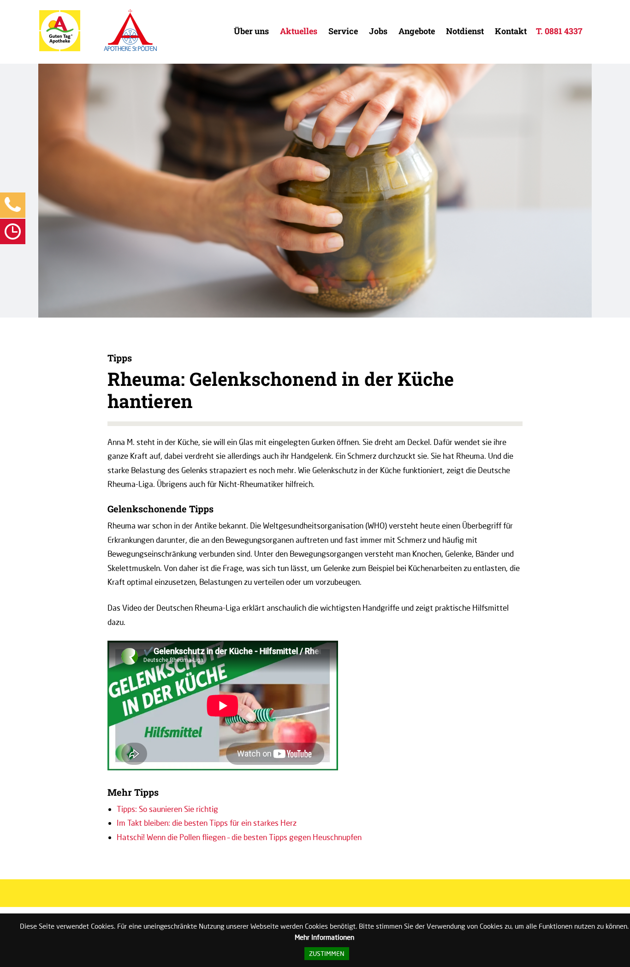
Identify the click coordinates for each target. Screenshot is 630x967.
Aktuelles (298, 30)
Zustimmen (327, 953)
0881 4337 (563, 30)
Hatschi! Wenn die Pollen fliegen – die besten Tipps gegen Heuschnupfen (239, 837)
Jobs (378, 30)
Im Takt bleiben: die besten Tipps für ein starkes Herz (207, 823)
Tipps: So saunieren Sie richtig (167, 809)
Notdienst (465, 30)
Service (343, 30)
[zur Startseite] (59, 49)
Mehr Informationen (324, 937)
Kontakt (511, 30)
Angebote (416, 30)
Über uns (251, 30)
